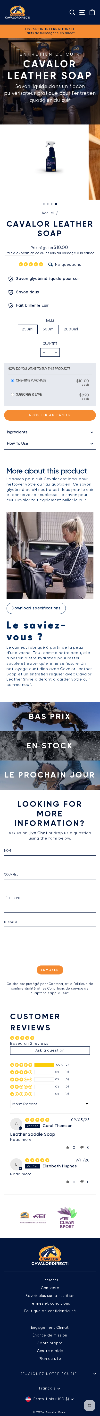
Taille (50, 320)
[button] (31, 264)
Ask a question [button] (50, 1050)
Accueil (48, 213)
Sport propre (49, 1343)
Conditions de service (65, 988)
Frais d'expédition (19, 253)
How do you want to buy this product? (39, 369)
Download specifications (36, 608)
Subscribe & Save (29, 394)
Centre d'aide (50, 1351)
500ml (49, 329)
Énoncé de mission (50, 1335)
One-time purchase (31, 380)
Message (11, 922)
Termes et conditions (50, 1303)
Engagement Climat (50, 1327)
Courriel (11, 874)
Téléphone (12, 898)
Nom (7, 850)
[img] (37, 1120)
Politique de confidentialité (50, 1311)
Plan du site (50, 1359)
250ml (27, 329)
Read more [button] (21, 1139)
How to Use (17, 443)
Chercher (50, 1280)
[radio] (12, 381)
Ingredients (17, 432)
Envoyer (50, 970)
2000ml (71, 329)
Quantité (50, 343)
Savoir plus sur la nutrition (50, 1296)
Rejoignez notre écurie (48, 1374)
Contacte (50, 1288)
